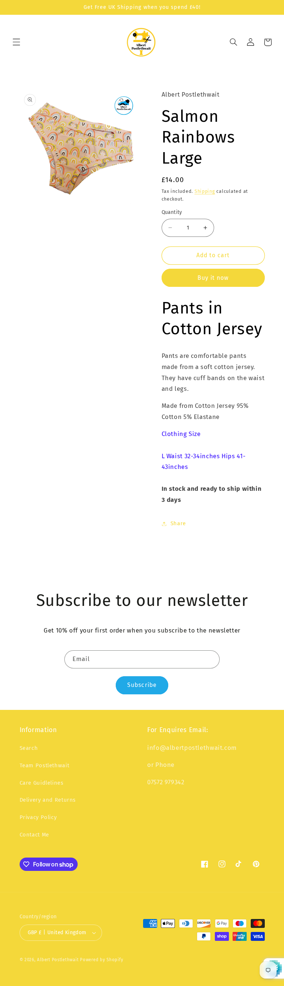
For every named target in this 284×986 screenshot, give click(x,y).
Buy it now (213, 277)
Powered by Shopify (101, 959)
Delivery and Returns (48, 799)
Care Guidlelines (42, 782)
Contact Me (34, 834)
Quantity (172, 212)
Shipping (205, 191)
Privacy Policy (38, 817)
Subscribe (141, 684)
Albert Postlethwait (57, 959)
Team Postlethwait (45, 765)
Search (29, 748)
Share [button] (178, 523)
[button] (16, 42)
